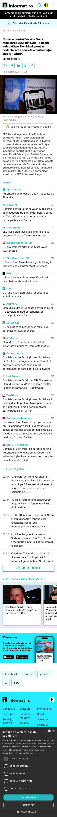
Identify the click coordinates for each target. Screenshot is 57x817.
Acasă (6, 31)
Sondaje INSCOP (7, 721)
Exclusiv (7, 714)
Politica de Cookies (24, 753)
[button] (28, 811)
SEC (16, 682)
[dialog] (28, 772)
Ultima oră (9, 708)
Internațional (18, 31)
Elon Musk (11, 674)
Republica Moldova (26, 715)
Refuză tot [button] (28, 805)
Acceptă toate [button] (28, 797)
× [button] (53, 731)
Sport (40, 714)
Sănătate (42, 719)
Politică (24, 723)
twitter (29, 674)
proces (44, 674)
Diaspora (25, 708)
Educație (42, 724)
